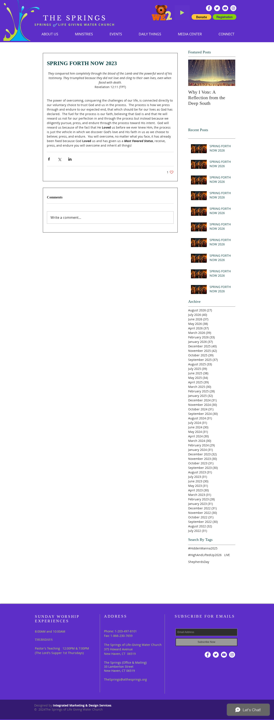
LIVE (227, 555)
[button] (84, 34)
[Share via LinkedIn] (70, 159)
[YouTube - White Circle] (225, 8)
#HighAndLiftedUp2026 (205, 555)
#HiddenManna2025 (202, 548)
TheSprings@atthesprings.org (125, 679)
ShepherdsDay (198, 562)
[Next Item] (228, 72)
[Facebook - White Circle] (209, 8)
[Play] (182, 12)
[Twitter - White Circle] (217, 8)
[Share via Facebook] (49, 159)
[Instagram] (233, 8)
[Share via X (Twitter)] (59, 159)
